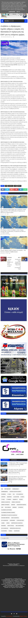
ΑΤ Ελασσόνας (19, 494)
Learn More (12, 11)
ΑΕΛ (14, 494)
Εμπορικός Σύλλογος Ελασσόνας (9, 515)
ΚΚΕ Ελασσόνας (15, 517)
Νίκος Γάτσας (10, 525)
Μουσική (3, 525)
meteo (19, 185)
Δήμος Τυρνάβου (5, 504)
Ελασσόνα (20, 507)
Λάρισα (7, 523)
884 (6, 185)
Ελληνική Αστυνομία (6, 509)
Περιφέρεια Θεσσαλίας (15, 528)
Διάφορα (13, 504)
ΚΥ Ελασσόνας (4, 520)
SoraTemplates (9, 616)
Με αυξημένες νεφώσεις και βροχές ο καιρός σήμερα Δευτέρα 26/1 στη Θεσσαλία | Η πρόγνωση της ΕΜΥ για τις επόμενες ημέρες (13, 231)
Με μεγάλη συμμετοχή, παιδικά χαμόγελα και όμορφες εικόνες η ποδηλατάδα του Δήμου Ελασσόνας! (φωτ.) (17, 471)
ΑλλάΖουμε (16, 496)
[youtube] (16, 614)
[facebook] (11, 614)
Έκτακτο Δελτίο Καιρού (15, 491)
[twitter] (14, 614)
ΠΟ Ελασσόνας (4, 528)
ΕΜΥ (15, 185)
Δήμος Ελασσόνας (5, 502)
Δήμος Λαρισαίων (16, 502)
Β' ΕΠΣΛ (22, 496)
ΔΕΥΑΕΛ (21, 499)
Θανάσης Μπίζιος (5, 517)
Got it (18, 11)
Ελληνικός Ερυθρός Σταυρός (8, 512)
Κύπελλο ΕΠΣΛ (20, 520)
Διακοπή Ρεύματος (21, 504)
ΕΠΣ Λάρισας (8, 507)
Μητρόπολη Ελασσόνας (16, 523)
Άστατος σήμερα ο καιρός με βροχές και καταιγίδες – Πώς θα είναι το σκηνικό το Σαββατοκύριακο (13, 251)
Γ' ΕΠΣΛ (3, 499)
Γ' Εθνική (8, 499)
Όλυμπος (3, 494)
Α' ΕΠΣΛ (9, 494)
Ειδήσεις (10, 185)
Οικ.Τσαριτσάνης (19, 525)
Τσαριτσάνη (16, 530)
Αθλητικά (9, 496)
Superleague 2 (4, 491)
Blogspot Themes (23, 616)
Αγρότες (3, 496)
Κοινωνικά (12, 520)
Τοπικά (10, 530)
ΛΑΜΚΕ (2, 523)
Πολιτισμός (4, 530)
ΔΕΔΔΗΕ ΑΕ (15, 499)
